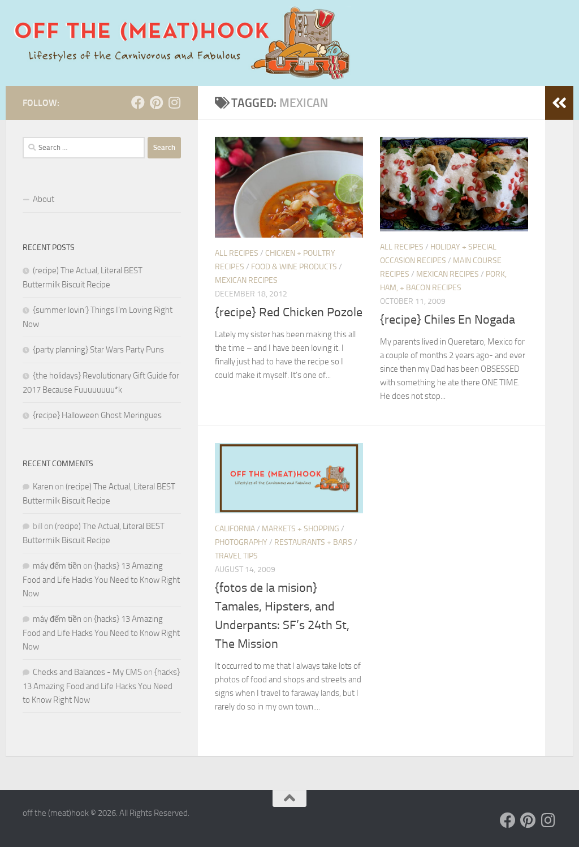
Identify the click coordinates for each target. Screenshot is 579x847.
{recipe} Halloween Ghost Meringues (97, 415)
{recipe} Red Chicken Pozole (288, 312)
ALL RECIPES (236, 253)
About (43, 199)
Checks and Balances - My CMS (87, 672)
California (235, 529)
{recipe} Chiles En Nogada (447, 319)
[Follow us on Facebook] (138, 102)
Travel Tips (236, 556)
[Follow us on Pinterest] (156, 102)
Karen (43, 486)
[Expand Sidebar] (559, 103)
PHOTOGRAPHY (241, 542)
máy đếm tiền (57, 566)
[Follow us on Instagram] (174, 102)
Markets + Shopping (300, 529)
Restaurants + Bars (313, 542)
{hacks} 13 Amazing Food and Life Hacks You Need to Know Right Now (101, 580)
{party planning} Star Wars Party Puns (98, 350)
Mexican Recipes (246, 280)
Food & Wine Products (294, 267)
